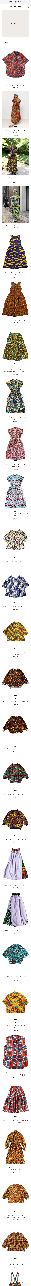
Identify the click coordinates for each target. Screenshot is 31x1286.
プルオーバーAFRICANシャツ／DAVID (15, 85)
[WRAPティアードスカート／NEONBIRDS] (15, 864)
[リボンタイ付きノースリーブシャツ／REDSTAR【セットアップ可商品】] (15, 1051)
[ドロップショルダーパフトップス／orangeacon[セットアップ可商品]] (15, 1194)
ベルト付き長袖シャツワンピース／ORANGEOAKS (15, 1169)
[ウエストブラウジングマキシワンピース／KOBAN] (15, 490)
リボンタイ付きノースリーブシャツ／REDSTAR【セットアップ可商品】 (16, 1074)
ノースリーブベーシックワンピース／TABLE (16, 274)
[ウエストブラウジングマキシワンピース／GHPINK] (15, 109)
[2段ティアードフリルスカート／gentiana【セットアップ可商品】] (15, 1099)
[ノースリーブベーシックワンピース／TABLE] (15, 251)
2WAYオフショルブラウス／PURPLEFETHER (15, 607)
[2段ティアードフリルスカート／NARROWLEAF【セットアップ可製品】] (15, 346)
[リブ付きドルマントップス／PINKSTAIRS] (15, 773)
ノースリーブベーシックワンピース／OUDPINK (16, 321)
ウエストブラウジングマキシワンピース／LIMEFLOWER (15, 226)
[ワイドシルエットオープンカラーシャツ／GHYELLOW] (15, 631)
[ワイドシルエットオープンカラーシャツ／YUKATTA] (15, 1002)
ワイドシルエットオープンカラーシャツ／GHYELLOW (15, 653)
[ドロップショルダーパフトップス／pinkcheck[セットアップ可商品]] (15, 1241)
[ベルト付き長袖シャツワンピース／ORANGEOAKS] (15, 1146)
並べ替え (7, 42)
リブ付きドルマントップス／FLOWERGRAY (15, 701)
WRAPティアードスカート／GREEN (15, 931)
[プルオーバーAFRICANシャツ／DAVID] (15, 64)
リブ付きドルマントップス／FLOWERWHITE (15, 749)
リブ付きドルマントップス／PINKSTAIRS (15, 794)
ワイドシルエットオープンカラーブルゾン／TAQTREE (15, 977)
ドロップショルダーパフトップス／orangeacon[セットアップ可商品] (15, 1216)
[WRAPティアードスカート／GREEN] (15, 909)
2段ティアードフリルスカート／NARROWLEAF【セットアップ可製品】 (15, 370)
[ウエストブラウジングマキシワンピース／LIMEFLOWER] (15, 204)
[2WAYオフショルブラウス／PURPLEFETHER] (15, 585)
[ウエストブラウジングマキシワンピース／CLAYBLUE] (15, 156)
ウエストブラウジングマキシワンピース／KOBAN (15, 515)
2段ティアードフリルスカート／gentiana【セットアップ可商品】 (15, 1121)
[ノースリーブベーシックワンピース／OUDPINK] (15, 299)
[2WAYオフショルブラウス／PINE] (15, 540)
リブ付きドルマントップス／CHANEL (15, 840)
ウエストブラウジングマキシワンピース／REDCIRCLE (15, 465)
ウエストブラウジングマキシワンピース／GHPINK (15, 131)
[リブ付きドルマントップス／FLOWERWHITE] (15, 725)
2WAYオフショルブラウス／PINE (15, 561)
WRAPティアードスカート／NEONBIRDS (15, 885)
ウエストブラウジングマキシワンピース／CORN (15, 418)
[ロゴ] (15, 7)
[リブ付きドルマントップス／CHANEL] (15, 818)
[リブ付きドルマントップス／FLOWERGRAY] (15, 678)
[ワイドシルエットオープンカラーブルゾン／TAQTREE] (15, 955)
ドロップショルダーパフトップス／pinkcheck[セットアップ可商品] (15, 1264)
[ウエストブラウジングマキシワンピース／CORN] (15, 396)
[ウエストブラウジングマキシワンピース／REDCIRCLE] (15, 443)
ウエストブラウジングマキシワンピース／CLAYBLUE (15, 179)
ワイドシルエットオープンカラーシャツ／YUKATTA (15, 1026)
